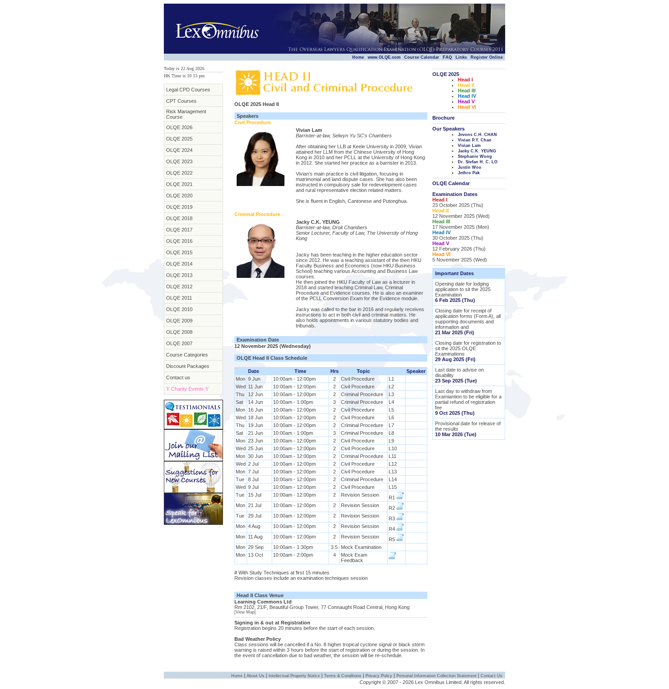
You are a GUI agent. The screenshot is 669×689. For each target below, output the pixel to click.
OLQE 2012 (179, 286)
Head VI (467, 107)
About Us (255, 676)
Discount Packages (187, 366)
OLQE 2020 (179, 195)
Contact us (178, 377)
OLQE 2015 (179, 252)
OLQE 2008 (179, 332)
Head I (465, 79)
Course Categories (187, 354)
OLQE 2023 (179, 161)
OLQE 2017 (179, 229)
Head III (467, 90)
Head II (466, 85)
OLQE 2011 (179, 298)
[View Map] (245, 612)
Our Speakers (448, 128)
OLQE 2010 (179, 309)
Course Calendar (421, 57)
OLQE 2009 (179, 320)
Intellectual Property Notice (294, 676)
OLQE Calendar (451, 183)
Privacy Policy (378, 676)
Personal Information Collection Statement (436, 676)
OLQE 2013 (179, 275)
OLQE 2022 (179, 173)
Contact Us (491, 676)
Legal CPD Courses (188, 89)
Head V (466, 101)
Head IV (467, 96)
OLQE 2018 (179, 218)
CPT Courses (181, 101)
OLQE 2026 (179, 127)
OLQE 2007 (179, 343)
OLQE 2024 (179, 150)
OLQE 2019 (179, 207)
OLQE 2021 (179, 184)
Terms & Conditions (342, 676)
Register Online (487, 57)
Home (358, 57)
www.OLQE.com (384, 57)
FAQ (447, 57)
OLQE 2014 (179, 264)
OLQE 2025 (179, 138)
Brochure (443, 118)
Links (461, 57)
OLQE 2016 (179, 241)
